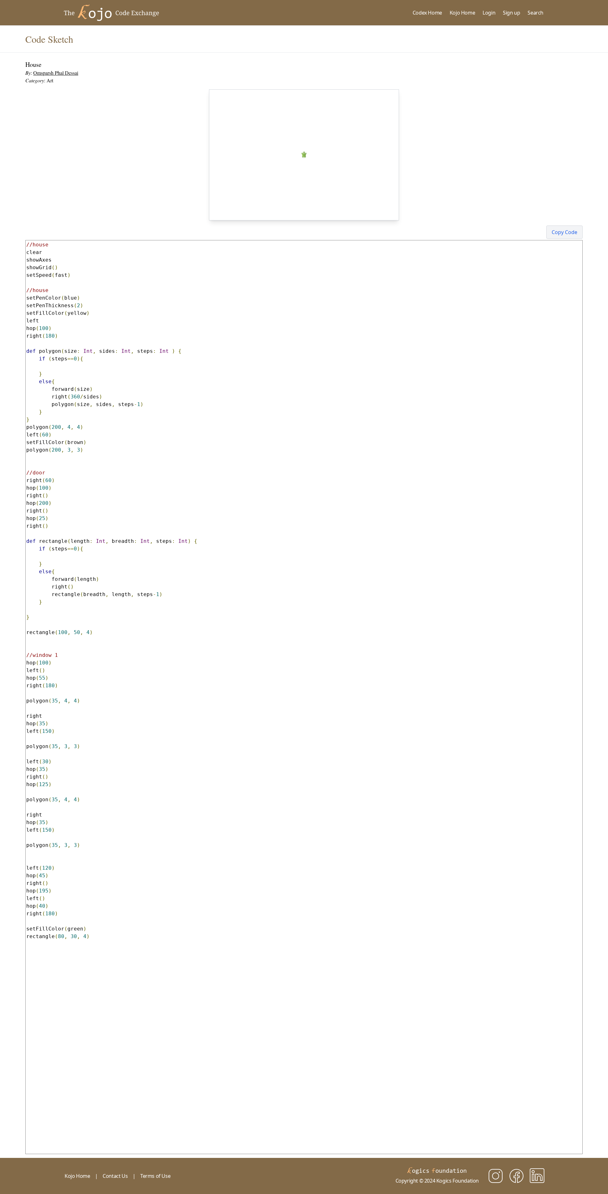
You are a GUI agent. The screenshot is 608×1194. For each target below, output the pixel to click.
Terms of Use (155, 1175)
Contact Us (115, 1175)
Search (535, 12)
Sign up (511, 12)
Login (489, 12)
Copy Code (564, 232)
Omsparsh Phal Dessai (55, 72)
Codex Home (427, 12)
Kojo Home (462, 12)
